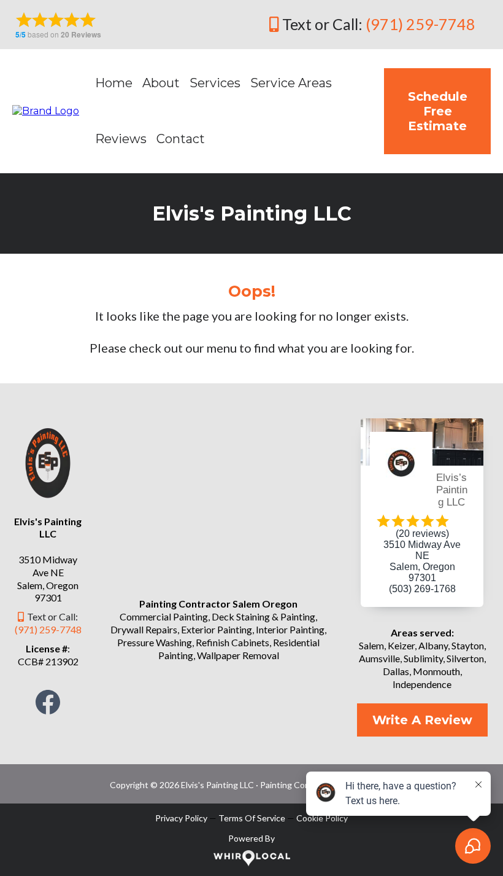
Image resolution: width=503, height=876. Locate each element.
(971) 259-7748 (420, 24)
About (161, 83)
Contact (180, 138)
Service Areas (291, 83)
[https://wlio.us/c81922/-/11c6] (251, 858)
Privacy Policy (181, 818)
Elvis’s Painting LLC (451, 490)
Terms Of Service (251, 818)
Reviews (121, 138)
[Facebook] (48, 702)
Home (113, 83)
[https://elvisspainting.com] (45, 110)
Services (215, 83)
